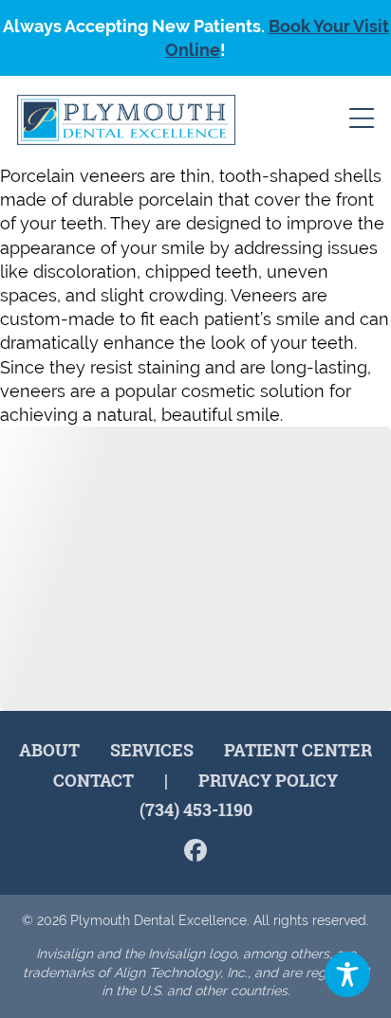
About (49, 749)
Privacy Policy (268, 780)
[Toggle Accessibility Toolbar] (347, 974)
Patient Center (298, 749)
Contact (93, 780)
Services (152, 749)
